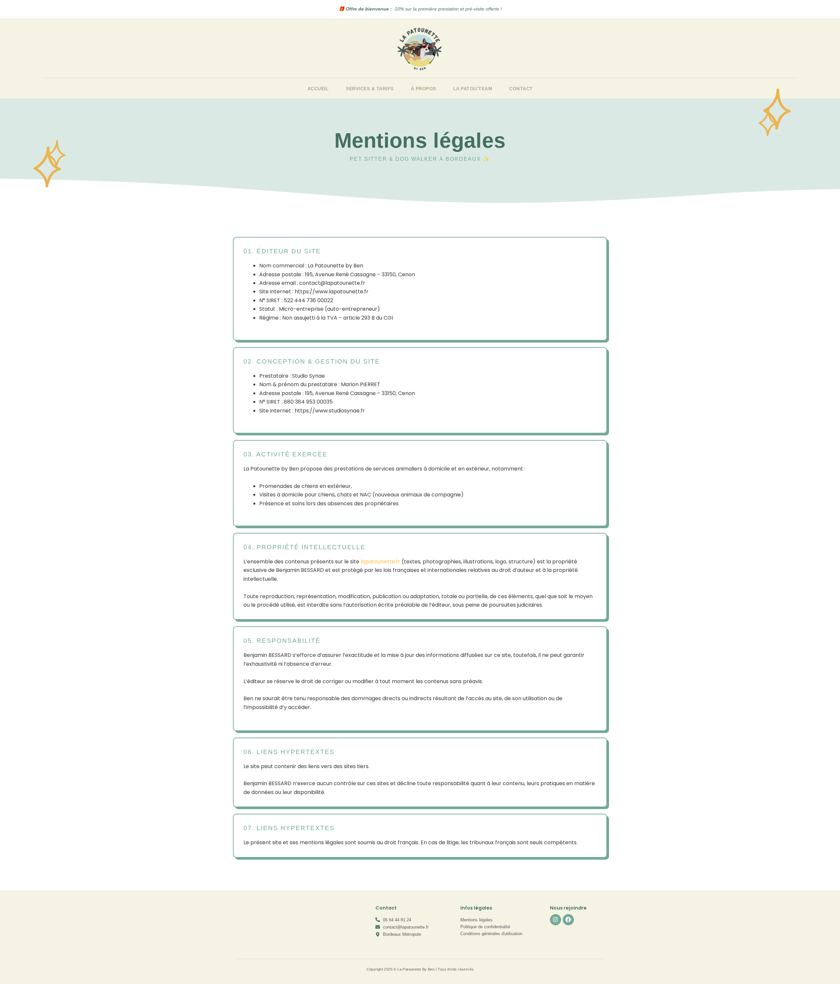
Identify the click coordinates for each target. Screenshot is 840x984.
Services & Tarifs (370, 88)
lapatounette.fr (380, 561)
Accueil (318, 88)
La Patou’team (473, 88)
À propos (423, 88)
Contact (521, 88)
